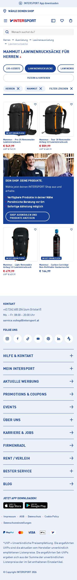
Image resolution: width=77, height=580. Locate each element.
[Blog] (38, 483)
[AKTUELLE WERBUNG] (38, 381)
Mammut (32, 88)
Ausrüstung (21, 39)
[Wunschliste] (62, 20)
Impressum (10, 516)
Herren (6, 39)
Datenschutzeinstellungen (17, 522)
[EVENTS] (38, 407)
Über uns (12, 420)
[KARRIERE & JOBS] (38, 432)
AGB (22, 516)
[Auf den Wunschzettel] (35, 104)
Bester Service (17, 471)
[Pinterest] (48, 339)
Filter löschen (58, 88)
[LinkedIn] (58, 339)
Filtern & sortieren (38, 77)
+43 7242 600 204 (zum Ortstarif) (22, 309)
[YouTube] (38, 339)
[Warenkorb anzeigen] (70, 20)
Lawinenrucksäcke (40, 68)
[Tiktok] (28, 339)
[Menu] (5, 20)
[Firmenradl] (38, 445)
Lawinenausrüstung (43, 39)
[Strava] (69, 339)
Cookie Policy (52, 516)
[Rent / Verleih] (38, 458)
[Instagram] (7, 339)
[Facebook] (17, 339)
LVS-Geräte (13, 68)
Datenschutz (34, 516)
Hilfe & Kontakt (18, 355)
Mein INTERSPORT (19, 368)
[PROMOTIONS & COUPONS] (38, 394)
